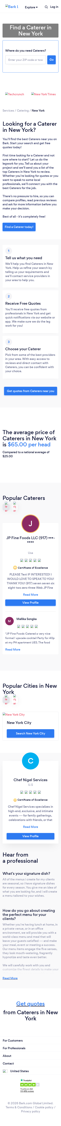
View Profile (30, 603)
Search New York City (30, 733)
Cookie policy (44, 1107)
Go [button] (51, 60)
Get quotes (30, 1003)
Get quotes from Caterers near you (30, 391)
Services (8, 111)
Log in (54, 7)
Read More (10, 978)
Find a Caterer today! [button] (19, 227)
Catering (23, 111)
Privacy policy (30, 1111)
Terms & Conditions (19, 1107)
